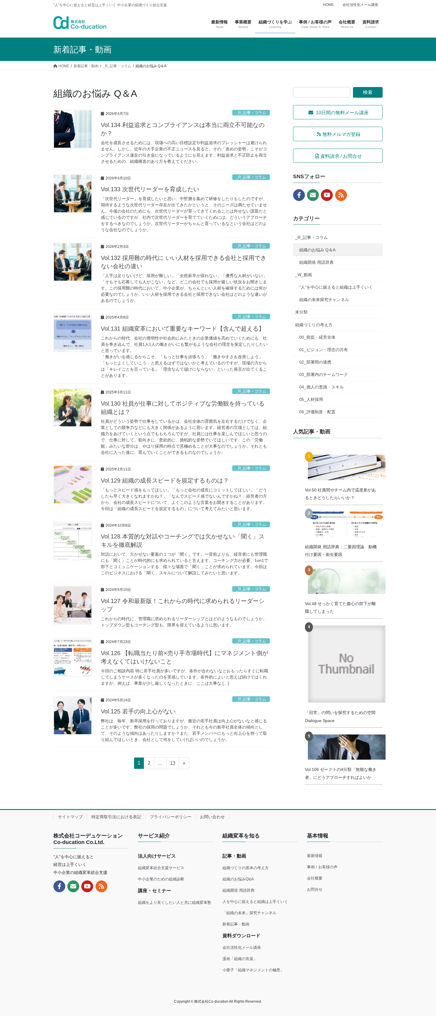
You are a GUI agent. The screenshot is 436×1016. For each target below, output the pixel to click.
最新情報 (314, 855)
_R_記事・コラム (251, 112)
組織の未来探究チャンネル (324, 299)
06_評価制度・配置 (317, 411)
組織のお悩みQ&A (238, 879)
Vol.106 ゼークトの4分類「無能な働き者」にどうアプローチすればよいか (340, 773)
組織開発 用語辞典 (316, 262)
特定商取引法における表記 (116, 816)
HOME (328, 5)
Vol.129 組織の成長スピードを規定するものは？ (165, 480)
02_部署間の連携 (315, 362)
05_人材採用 (311, 399)
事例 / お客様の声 (322, 867)
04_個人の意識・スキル (321, 387)
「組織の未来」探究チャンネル (249, 913)
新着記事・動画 (235, 924)
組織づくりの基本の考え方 (245, 868)
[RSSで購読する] (341, 195)
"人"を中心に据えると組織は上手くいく (336, 287)
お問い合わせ (212, 816)
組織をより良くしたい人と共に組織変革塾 (174, 902)
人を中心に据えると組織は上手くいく (255, 901)
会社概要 (314, 878)
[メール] (313, 195)
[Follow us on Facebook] (299, 195)
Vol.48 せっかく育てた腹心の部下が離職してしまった (340, 607)
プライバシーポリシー (170, 816)
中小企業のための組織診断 (161, 879)
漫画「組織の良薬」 (239, 958)
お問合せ (314, 889)
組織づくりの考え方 (313, 324)
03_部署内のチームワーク (323, 374)
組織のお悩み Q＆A (317, 249)
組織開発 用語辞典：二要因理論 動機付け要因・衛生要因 (341, 550)
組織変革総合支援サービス (161, 868)
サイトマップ (70, 816)
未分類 (301, 312)
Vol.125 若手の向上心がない (138, 711)
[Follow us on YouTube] (327, 195)
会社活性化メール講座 (360, 5)
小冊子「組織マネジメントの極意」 (253, 970)
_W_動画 (303, 274)
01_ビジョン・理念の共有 (323, 349)
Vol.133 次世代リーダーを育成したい (150, 189)
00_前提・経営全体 (317, 337)
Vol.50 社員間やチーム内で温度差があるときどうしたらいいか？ (340, 494)
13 (172, 764)
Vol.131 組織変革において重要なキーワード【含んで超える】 (183, 328)
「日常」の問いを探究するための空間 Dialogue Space (340, 716)
